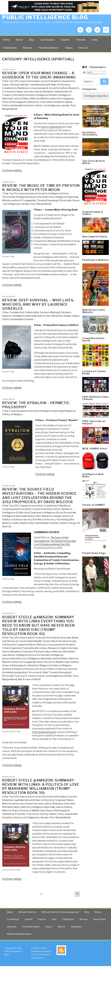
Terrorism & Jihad (38, 672)
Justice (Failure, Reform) (26, 98)
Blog (31, 39)
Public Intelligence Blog (45, 17)
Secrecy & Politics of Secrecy (39, 519)
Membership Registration (19, 934)
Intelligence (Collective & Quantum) (21, 512)
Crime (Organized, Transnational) (20, 648)
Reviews (27, 47)
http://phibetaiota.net (44, 732)
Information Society (23, 95)
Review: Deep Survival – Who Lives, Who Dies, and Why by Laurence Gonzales (38, 304)
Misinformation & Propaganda (57, 98)
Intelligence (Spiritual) (66, 197)
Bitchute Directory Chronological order (60, 912)
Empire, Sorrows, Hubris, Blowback (34, 91)
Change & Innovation (31, 505)
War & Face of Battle (29, 679)
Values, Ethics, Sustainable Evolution (39, 523)
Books (98, 912)
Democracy (18, 803)
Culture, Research (69, 88)
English (88, 72)
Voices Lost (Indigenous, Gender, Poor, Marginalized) (41, 817)
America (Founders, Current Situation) (40, 81)
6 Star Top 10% (10, 81)
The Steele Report (48, 47)
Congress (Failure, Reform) (30, 644)
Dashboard (76, 926)
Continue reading (11, 170)
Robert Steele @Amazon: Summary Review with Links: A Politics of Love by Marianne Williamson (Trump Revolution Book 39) (40, 786)
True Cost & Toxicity (25, 676)
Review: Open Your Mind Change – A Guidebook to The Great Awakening (39, 75)
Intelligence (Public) (46, 95)
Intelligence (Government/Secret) (34, 197)
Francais (80, 39)
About (19, 39)
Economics (8, 91)
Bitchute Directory (27, 912)
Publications (10, 47)
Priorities (20, 814)
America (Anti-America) (33, 637)
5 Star (5, 312)
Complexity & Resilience (15, 88)
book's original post (51, 127)
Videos (69, 47)
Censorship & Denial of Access (59, 641)
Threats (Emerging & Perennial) (53, 200)
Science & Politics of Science (18, 669)
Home (6, 39)
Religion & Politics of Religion (55, 665)
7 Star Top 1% (9, 193)
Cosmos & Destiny (42, 509)
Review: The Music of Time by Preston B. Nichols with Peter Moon (41, 187)
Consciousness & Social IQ (44, 88)
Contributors (47, 39)
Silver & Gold (99, 919)
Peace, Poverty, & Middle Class (53, 662)
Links (94, 39)
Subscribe (11, 926)
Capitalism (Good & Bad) (43, 84)
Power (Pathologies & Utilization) (20, 102)
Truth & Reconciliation (51, 102)
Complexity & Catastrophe (24, 312)
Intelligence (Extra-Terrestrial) (59, 512)
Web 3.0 (83, 47)
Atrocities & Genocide (58, 637)
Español (65, 39)
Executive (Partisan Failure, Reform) (41, 651)
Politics (75, 662)
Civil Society (63, 84)
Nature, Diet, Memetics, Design (54, 315)
